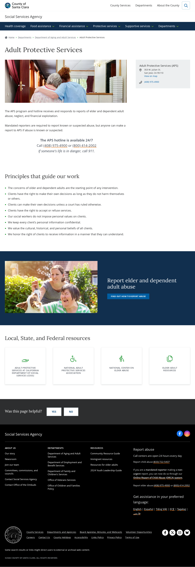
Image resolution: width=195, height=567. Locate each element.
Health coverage (15, 26)
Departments (143, 5)
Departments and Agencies (61, 532)
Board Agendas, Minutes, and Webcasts (101, 532)
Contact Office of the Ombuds (20, 484)
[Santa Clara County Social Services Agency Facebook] (180, 434)
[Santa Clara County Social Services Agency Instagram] (187, 434)
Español (148, 509)
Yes (54, 411)
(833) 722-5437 (161, 461)
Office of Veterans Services (62, 479)
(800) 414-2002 (84, 145)
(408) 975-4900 (55, 145)
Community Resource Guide (105, 453)
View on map (150, 76)
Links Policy (97, 537)
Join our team (12, 464)
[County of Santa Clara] (17, 5)
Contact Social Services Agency (21, 479)
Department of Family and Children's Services (61, 473)
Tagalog (181, 509)
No (71, 411)
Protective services (105, 26)
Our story (10, 453)
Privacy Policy (114, 537)
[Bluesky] (187, 533)
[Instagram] (180, 533)
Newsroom (10, 459)
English (137, 509)
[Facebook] (165, 533)
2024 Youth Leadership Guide (106, 470)
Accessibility (81, 537)
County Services (120, 5)
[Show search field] (186, 5)
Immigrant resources (101, 459)
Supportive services (137, 26)
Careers (31, 537)
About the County (168, 5)
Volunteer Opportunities (139, 532)
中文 (172, 509)
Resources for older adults (104, 464)
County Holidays (62, 537)
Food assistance (40, 26)
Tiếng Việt (161, 509)
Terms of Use (132, 537)
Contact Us (44, 537)
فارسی (136, 513)
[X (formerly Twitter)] (172, 533)
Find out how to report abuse (128, 296)
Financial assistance (72, 26)
